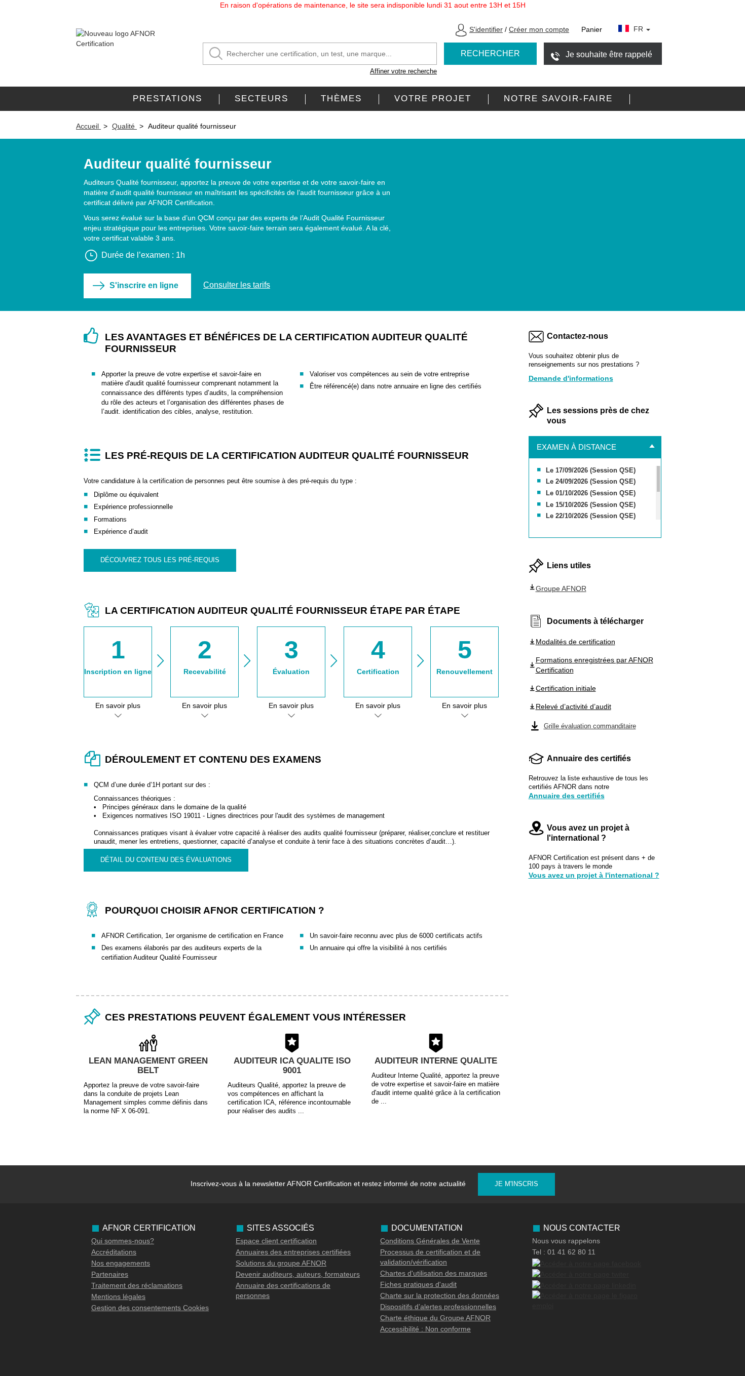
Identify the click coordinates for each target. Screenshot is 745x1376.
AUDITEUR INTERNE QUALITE (436, 1061)
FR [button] (639, 29)
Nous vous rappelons (566, 1241)
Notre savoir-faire (558, 98)
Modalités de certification (575, 642)
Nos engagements (120, 1263)
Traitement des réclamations (136, 1285)
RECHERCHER (490, 53)
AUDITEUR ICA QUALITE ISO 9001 (292, 1065)
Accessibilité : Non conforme (425, 1329)
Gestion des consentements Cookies (150, 1308)
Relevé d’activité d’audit (573, 706)
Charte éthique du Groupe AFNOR (435, 1318)
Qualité (124, 126)
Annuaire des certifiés (567, 796)
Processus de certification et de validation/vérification (430, 1257)
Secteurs (261, 98)
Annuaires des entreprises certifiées (293, 1252)
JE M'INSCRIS (516, 1184)
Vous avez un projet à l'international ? (594, 875)
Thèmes (341, 98)
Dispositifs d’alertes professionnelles (438, 1307)
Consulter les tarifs (236, 285)
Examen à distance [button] (576, 447)
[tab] (595, 447)
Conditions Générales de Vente (430, 1241)
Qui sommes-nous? (122, 1241)
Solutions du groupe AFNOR (281, 1263)
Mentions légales (118, 1296)
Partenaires (109, 1274)
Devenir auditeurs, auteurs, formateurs (298, 1274)
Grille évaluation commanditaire (590, 726)
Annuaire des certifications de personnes (283, 1290)
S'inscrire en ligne (143, 285)
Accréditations (113, 1252)
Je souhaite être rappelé (609, 54)
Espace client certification (276, 1241)
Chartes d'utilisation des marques (433, 1273)
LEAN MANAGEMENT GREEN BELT (148, 1065)
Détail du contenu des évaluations (166, 859)
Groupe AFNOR (561, 588)
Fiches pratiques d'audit (418, 1284)
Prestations (167, 98)
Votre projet (432, 98)
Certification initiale (566, 688)
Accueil (88, 126)
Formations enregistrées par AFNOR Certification (594, 665)
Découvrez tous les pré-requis (159, 560)
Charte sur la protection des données (439, 1295)
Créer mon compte (539, 29)
